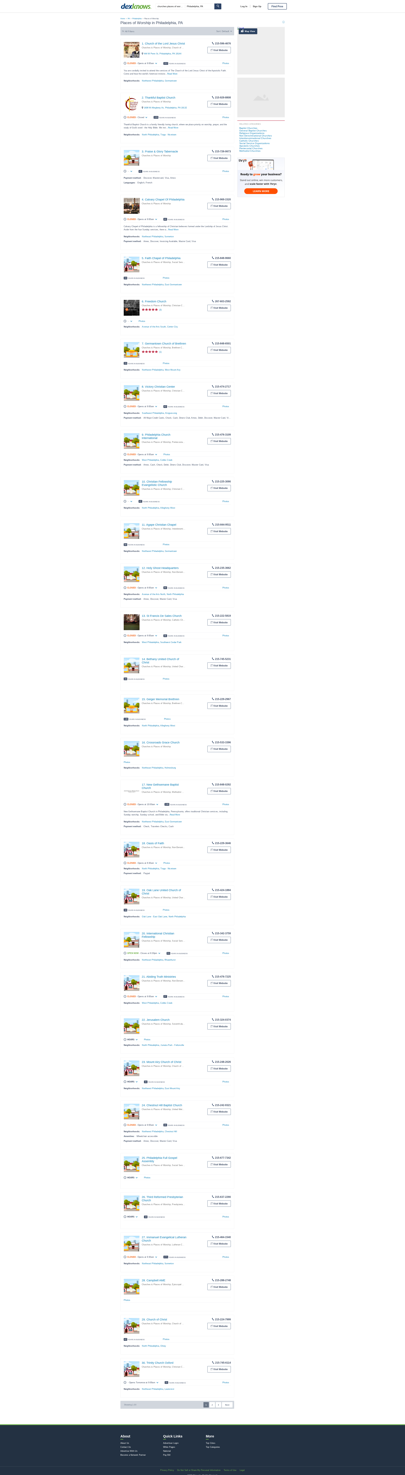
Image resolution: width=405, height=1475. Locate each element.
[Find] (217, 6)
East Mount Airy (172, 1088)
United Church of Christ (183, 666)
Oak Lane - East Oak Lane (154, 916)
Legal (242, 1470)
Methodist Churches (181, 792)
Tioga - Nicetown (168, 134)
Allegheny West (167, 508)
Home (122, 18)
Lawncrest (169, 1389)
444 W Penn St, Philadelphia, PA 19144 (162, 53)
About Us (124, 1443)
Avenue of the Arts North (153, 594)
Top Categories (213, 1447)
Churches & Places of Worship (156, 47)
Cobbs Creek (166, 460)
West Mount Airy (173, 370)
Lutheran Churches (181, 1244)
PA (129, 18)
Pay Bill (167, 1455)
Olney (163, 1346)
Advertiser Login (170, 1443)
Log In (243, 6)
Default (225, 31)
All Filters (129, 31)
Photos (225, 63)
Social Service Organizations (185, 262)
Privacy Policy (167, 1470)
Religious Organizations (252, 133)
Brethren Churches (181, 347)
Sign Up (257, 6)
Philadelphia (137, 18)
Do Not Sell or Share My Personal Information (199, 1470)
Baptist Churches (248, 128)
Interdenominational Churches (255, 138)
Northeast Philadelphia (152, 236)
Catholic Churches (180, 620)
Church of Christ (179, 47)
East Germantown (173, 284)
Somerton (169, 236)
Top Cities (210, 1443)
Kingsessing (171, 413)
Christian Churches (181, 305)
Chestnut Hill (171, 1131)
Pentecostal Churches (182, 442)
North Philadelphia (150, 134)
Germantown (171, 81)
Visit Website (220, 50)
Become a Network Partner (133, 1455)
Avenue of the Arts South (154, 327)
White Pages (169, 1447)
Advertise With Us (128, 1451)
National (167, 1451)
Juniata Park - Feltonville (172, 1045)
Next (227, 1405)
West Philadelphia (150, 460)
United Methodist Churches (185, 1109)
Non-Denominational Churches (186, 572)
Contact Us (125, 1447)
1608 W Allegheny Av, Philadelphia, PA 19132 (165, 108)
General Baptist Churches (253, 130)
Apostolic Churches (249, 146)
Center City (172, 327)
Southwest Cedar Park (170, 642)
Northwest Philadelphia (152, 81)
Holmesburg (170, 768)
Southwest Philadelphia (153, 413)
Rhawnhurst (170, 960)
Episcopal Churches (181, 1284)
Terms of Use (230, 1470)
